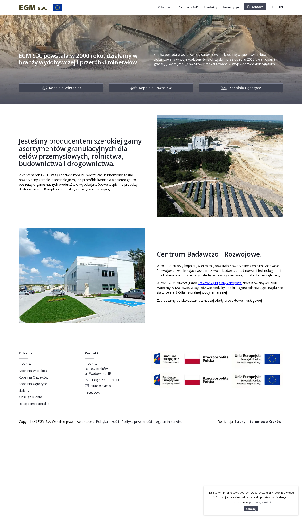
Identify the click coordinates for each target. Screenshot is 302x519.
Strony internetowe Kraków (258, 421)
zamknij (251, 509)
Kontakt (257, 7)
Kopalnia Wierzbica (33, 370)
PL (273, 7)
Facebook (92, 392)
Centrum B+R (188, 7)
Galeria (24, 390)
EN (281, 7)
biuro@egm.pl (101, 385)
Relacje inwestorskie (34, 403)
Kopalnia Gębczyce (33, 384)
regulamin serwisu (168, 421)
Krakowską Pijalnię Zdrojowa (220, 283)
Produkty (210, 7)
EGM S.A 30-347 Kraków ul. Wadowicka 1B (98, 369)
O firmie (164, 7)
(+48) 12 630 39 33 (105, 380)
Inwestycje (231, 7)
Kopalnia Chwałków (33, 377)
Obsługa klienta (30, 397)
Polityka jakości (107, 421)
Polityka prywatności (137, 421)
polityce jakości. (260, 502)
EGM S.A (25, 364)
